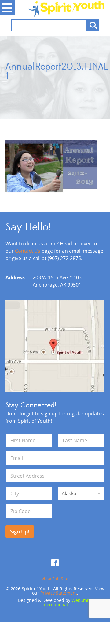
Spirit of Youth (55, 9)
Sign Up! (19, 531)
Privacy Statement (58, 593)
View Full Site (55, 579)
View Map (55, 346)
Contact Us (27, 251)
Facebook (55, 562)
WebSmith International (67, 602)
